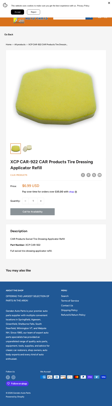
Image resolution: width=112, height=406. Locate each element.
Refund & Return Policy (73, 314)
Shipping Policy (69, 310)
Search (65, 296)
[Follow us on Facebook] (8, 377)
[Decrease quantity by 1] (25, 201)
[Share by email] (100, 175)
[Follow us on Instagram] (13, 377)
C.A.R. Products (18, 175)
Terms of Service (70, 300)
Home (9, 44)
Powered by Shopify (15, 397)
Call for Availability (33, 211)
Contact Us (67, 305)
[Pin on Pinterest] (88, 175)
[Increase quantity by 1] (41, 201)
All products (20, 44)
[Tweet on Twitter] (94, 175)
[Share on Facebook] (83, 175)
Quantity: (15, 201)
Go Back (8, 34)
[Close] (109, 2)
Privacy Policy (83, 6)
